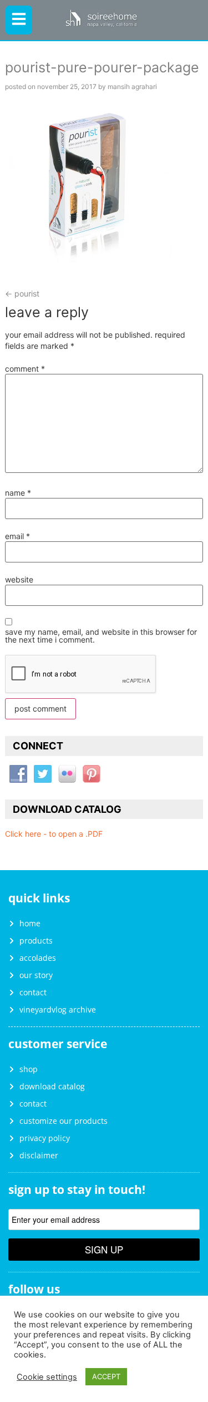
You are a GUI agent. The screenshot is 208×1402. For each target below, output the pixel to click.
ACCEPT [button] (106, 1376)
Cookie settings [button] (47, 1377)
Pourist (22, 293)
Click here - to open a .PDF (54, 833)
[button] (19, 20)
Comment (25, 369)
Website (19, 580)
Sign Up (104, 1249)
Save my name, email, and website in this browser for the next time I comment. (101, 636)
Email (17, 536)
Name (18, 493)
